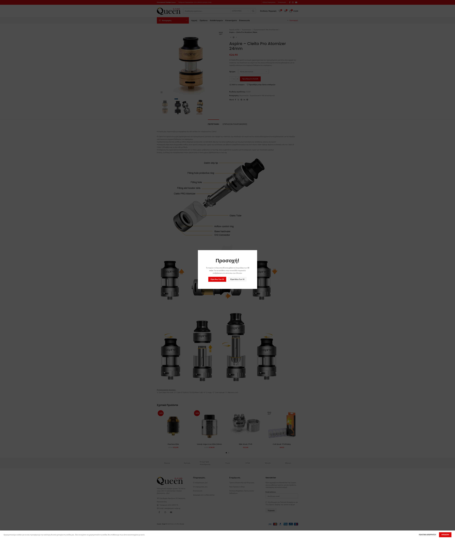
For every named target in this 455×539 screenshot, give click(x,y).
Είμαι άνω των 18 (217, 279)
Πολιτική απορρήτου (428, 535)
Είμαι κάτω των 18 (237, 279)
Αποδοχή (445, 535)
